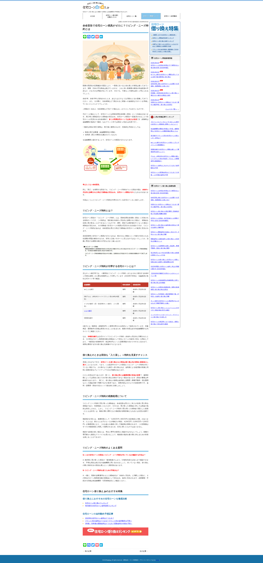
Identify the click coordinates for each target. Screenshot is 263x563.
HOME (92, 16)
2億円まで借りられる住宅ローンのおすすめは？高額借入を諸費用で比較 (165, 45)
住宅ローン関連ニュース (151, 16)
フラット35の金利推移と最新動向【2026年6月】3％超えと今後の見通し (165, 50)
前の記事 (88, 551)
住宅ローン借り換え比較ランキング (163, 41)
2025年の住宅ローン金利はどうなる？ (99, 518)
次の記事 (143, 551)
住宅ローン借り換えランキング (96, 503)
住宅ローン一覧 (131, 16)
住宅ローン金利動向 (170, 16)
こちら (157, 560)
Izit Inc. (109, 560)
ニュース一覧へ (171, 109)
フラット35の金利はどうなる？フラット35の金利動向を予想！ (108, 521)
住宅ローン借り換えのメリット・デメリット (112, 16)
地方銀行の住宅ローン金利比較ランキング (100, 506)
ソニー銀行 (88, 311)
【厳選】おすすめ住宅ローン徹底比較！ (164, 35)
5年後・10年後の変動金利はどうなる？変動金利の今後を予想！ (108, 523)
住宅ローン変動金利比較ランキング (163, 38)
